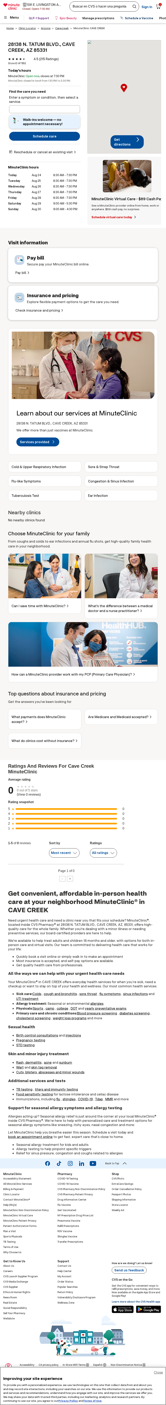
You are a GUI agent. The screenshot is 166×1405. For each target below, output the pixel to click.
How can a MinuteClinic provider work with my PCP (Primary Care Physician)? (72, 674)
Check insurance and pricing (37, 310)
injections (73, 1035)
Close (158, 1372)
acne (48, 1062)
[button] (127, 92)
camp (50, 1008)
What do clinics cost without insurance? (43, 741)
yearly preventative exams (105, 1008)
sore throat (88, 994)
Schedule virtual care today (112, 217)
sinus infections (135, 994)
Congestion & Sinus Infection (111, 481)
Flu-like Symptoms (26, 481)
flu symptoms (110, 994)
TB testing (24, 1089)
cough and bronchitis (60, 994)
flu (58, 1099)
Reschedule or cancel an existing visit (43, 152)
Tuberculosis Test (25, 495)
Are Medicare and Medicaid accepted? (118, 717)
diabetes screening (134, 1013)
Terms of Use (92, 1400)
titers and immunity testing (56, 1089)
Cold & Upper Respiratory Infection (39, 467)
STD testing (25, 1045)
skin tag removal (44, 1067)
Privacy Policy (68, 1400)
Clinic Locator (27, 28)
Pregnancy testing (30, 1040)
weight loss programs (69, 1018)
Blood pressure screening (97, 1013)
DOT (74, 1008)
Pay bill (20, 272)
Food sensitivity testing (34, 1094)
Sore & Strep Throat (103, 467)
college (62, 1008)
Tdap (99, 1099)
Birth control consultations (37, 1035)
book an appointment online (30, 1137)
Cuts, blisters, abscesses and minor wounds (50, 1072)
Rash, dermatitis (29, 1062)
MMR (109, 1099)
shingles (69, 1099)
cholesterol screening (33, 1018)
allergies (96, 1003)
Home (10, 28)
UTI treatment (27, 998)
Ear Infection (98, 495)
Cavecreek (62, 28)
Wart (20, 1067)
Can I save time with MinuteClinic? (38, 606)
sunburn (65, 1062)
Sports (38, 1008)
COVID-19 (85, 1099)
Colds (36, 994)
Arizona (45, 28)
